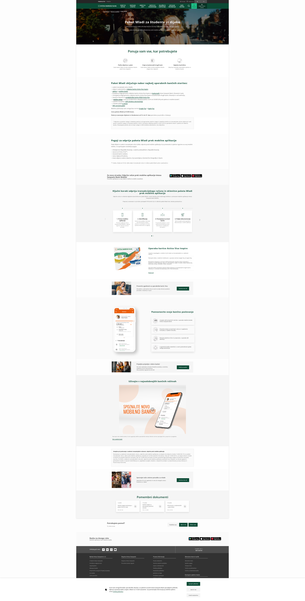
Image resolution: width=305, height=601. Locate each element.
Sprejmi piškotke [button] (193, 584)
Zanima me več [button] (183, 288)
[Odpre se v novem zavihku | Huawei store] (196, 175)
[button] (303, 580)
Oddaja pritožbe (157, 578)
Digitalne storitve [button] (133, 6)
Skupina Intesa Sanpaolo (127, 561)
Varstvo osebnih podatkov (160, 563)
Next (200, 220)
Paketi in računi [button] (122, 6)
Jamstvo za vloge (157, 573)
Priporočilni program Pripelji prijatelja (100, 570)
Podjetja (109, 1)
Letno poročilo (93, 575)
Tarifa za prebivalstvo (190, 568)
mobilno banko (123, 91)
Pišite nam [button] (193, 524)
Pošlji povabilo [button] (183, 367)
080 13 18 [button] (183, 524)
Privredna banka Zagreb (127, 563)
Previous (105, 219)
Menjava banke (94, 568)
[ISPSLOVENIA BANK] (107, 6)
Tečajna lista (188, 565)
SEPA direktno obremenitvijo (134, 101)
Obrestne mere (189, 561)
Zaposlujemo (93, 565)
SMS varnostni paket (118, 106)
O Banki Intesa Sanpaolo (96, 561)
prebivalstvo (101, 1)
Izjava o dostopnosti (158, 565)
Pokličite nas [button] (173, 525)
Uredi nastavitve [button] (193, 595)
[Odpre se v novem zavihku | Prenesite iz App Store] (186, 175)
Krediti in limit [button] (142, 6)
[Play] (152, 409)
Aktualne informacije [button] (172, 6)
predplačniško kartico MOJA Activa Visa (138, 97)
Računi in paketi (115, 11)
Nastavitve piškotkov (158, 570)
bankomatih (155, 93)
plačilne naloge (118, 99)
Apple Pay (151, 108)
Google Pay (142, 108)
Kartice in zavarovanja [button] (152, 6)
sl (197, 1)
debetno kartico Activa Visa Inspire (137, 89)
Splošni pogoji (188, 563)
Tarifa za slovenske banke (192, 570)
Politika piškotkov (118, 591)
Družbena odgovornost (96, 563)
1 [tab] (151, 235)
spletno (114, 91)
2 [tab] (153, 235)
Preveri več (151, 272)
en (203, 1)
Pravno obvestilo (157, 561)
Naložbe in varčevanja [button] (162, 6)
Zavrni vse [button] (193, 589)
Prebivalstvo (106, 11)
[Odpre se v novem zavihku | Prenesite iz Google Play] (175, 175)
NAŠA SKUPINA (182, 6)
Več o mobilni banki (117, 439)
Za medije (92, 573)
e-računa (124, 103)
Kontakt (183, 1)
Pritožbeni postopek (158, 575)
